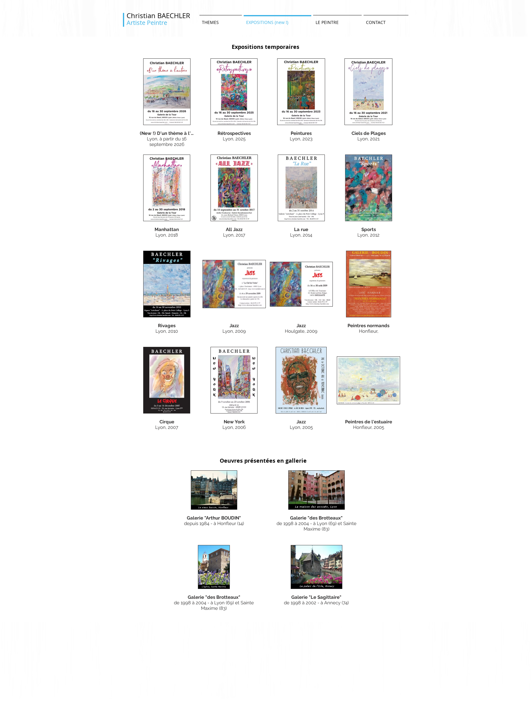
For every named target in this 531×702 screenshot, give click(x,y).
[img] (214, 502)
